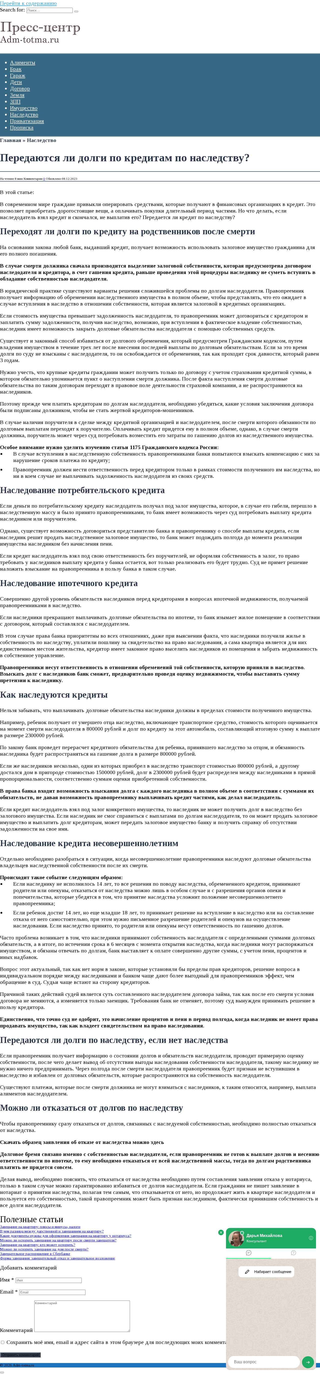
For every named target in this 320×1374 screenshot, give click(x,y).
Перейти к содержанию (28, 3)
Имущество (24, 108)
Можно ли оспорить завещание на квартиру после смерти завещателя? (58, 1240)
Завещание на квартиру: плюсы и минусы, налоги (40, 1226)
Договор (20, 88)
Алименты (22, 62)
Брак (16, 69)
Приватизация (27, 121)
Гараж (17, 75)
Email (9, 1291)
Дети (16, 82)
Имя (7, 1279)
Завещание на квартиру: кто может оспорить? (37, 1244)
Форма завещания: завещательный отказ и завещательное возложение (57, 1258)
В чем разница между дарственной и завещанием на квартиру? (52, 1231)
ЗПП (15, 101)
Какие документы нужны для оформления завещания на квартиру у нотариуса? (65, 1235)
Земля (17, 95)
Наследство (24, 114)
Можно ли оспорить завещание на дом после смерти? (44, 1249)
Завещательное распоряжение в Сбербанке (35, 1253)
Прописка (22, 127)
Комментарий (16, 1330)
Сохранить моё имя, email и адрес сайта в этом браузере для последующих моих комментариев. (123, 1342)
